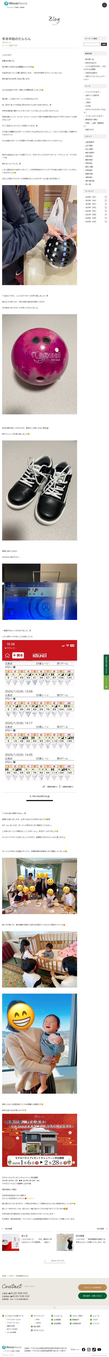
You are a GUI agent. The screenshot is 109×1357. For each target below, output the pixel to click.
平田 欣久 (89, 163)
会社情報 (57, 1323)
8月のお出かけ (91, 62)
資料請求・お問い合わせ (92, 1296)
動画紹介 (75, 1319)
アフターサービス (13, 1323)
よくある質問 (11, 1332)
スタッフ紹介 (77, 1316)
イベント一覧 (106, 682)
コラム (87, 99)
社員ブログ (89, 129)
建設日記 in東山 (91, 119)
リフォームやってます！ (94, 116)
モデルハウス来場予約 (92, 1287)
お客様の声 (76, 1323)
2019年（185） (91, 221)
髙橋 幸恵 (89, 173)
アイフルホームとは (13, 1319)
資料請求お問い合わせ (106, 665)
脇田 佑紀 (89, 159)
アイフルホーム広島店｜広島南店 (12, 1350)
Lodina (38, 1323)
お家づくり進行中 (92, 95)
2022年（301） (91, 211)
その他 (87, 106)
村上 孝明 (89, 149)
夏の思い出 (89, 59)
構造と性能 (11, 1326)
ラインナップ (39, 1316)
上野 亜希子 (89, 142)
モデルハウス (39, 1330)
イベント (96, 1323)
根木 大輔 (89, 166)
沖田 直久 (89, 177)
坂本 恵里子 (89, 152)
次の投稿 (100, 1229)
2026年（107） (91, 197)
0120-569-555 (19, 1293)
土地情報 (57, 1319)
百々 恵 (88, 184)
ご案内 (87, 102)
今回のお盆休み (91, 72)
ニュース (96, 1316)
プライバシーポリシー (8, 1355)
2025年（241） (91, 200)
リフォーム (58, 1316)
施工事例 (37, 1326)
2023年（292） (91, 207)
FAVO (37, 1319)
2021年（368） (91, 214)
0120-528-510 (21, 1296)
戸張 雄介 (89, 170)
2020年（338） (91, 218)
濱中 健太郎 (89, 180)
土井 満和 (89, 145)
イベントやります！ (93, 92)
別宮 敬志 (89, 156)
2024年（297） (91, 204)
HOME (4, 1276)
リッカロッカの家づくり (14, 1316)
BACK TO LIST (58, 1261)
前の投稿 (8, 1229)
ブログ (11, 1276)
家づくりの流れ (12, 1329)
